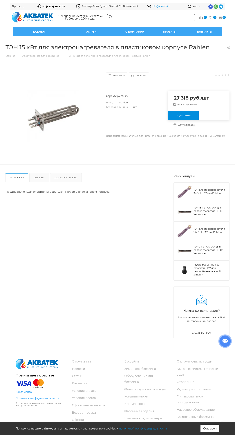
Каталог (39, 31)
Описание (17, 177)
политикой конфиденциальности (143, 428)
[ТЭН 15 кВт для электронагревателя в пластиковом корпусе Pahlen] (52, 118)
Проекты (169, 31)
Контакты (204, 31)
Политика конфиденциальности (37, 398)
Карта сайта (24, 392)
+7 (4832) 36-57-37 (53, 6)
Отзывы (39, 177)
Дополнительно (66, 177)
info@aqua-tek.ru (161, 6)
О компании (134, 31)
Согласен (210, 428)
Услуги (91, 31)
